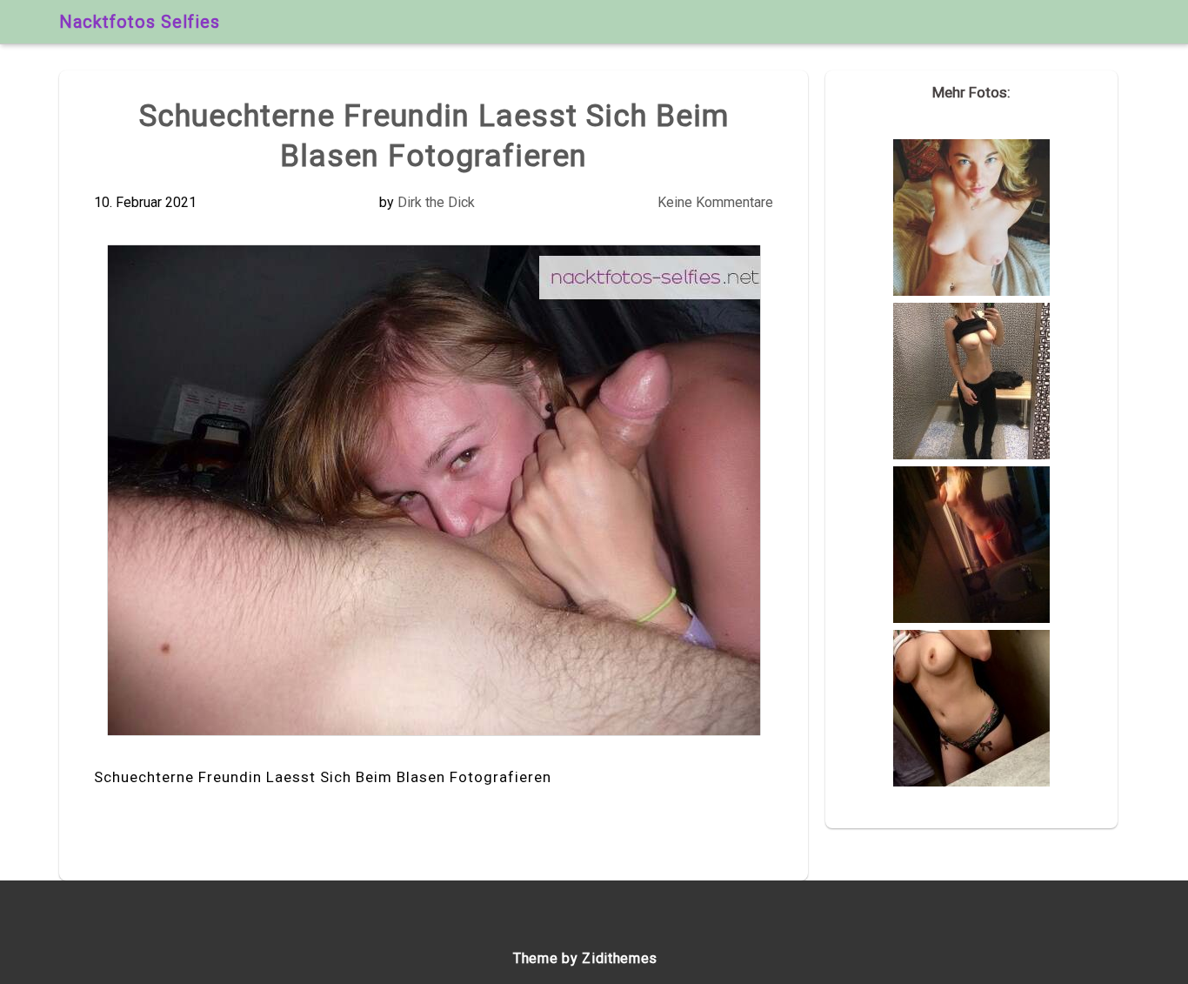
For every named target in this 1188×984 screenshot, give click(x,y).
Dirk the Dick (436, 202)
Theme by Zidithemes (585, 958)
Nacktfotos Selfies (139, 21)
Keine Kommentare (715, 202)
